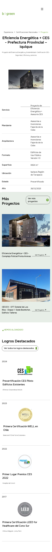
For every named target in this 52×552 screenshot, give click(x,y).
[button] (43, 14)
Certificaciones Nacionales (27, 32)
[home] (8, 14)
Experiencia (8, 32)
